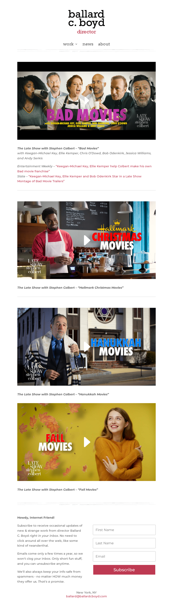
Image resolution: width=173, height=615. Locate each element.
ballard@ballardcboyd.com (86, 596)
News (87, 44)
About (104, 44)
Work (68, 44)
